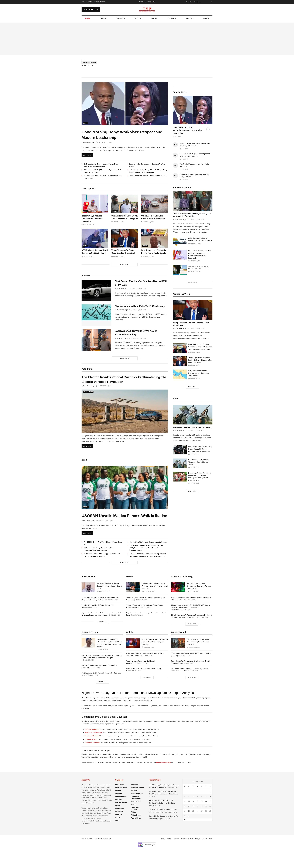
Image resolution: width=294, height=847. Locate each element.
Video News (136, 815)
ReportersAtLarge (89, 142)
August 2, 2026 (92, 607)
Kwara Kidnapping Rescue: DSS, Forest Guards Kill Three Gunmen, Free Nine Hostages (200, 449)
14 (206, 801)
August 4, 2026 (146, 655)
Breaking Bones (121, 787)
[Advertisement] (147, 39)
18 (193, 806)
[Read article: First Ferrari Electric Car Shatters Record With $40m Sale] (96, 290)
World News (118, 245)
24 (189, 811)
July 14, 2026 (89, 660)
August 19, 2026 (89, 224)
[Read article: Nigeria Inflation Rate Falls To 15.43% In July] (96, 315)
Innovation (119, 808)
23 (184, 811)
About (83, 2)
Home (87, 18)
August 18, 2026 (118, 222)
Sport (85, 506)
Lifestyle (170, 18)
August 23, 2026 (104, 591)
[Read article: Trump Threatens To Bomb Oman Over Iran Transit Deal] (124, 238)
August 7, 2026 (195, 272)
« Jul (184, 820)
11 (193, 801)
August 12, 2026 (195, 261)
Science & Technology (136, 797)
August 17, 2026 (89, 256)
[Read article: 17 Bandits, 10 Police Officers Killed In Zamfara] (192, 415)
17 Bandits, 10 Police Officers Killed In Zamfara (192, 427)
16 (184, 806)
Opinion (134, 784)
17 (189, 806)
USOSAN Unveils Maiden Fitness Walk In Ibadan (148, 176)
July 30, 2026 (193, 671)
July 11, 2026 (95, 667)
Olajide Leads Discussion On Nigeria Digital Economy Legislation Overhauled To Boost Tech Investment (190, 607)
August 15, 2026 (136, 338)
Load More (124, 264)
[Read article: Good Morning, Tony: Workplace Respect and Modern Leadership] (125, 103)
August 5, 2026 (195, 378)
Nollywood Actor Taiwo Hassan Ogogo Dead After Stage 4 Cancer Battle (109, 586)
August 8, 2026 (148, 647)
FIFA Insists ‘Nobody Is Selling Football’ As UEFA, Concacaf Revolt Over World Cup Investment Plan (146, 547)
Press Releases (137, 793)
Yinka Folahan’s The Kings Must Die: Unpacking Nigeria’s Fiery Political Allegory (198, 641)
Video (133, 812)
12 (197, 801)
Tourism (154, 18)
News (102, 18)
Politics (138, 18)
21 (206, 806)
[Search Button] (211, 2)
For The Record (121, 802)
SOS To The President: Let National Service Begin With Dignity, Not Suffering (155, 641)
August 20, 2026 (103, 520)
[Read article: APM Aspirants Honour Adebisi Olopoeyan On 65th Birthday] (95, 238)
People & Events (137, 787)
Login (189, 2)
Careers (96, 2)
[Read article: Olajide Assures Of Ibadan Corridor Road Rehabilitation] (154, 204)
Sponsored (135, 801)
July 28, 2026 (115, 615)
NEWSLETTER (92, 9)
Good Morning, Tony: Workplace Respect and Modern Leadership (188, 130)
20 (201, 806)
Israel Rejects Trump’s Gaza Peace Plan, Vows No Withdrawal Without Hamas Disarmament (200, 346)
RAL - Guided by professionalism (100, 838)
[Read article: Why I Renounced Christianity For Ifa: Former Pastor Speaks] (154, 238)
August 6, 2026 (195, 365)
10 (189, 801)
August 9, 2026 (195, 352)
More (205, 18)
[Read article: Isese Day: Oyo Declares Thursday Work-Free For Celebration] (95, 204)
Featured (118, 799)
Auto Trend (88, 391)
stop (89, 62)
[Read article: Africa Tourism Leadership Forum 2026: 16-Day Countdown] (180, 242)
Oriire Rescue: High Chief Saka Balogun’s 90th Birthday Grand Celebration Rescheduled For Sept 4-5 (102, 658)
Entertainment (120, 796)
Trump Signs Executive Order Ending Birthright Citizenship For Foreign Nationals (200, 360)
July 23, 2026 (185, 610)
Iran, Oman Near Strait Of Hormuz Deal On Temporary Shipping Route (198, 373)
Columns (118, 793)
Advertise (89, 2)
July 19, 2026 (102, 386)
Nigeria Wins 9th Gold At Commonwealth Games (148, 542)
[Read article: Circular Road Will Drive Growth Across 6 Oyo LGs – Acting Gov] (124, 204)
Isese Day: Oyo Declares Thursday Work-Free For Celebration (92, 218)
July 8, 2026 (95, 675)
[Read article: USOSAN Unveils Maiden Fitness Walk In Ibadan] (125, 487)
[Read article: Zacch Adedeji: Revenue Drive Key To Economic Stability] (96, 340)
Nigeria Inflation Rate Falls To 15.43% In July (140, 306)
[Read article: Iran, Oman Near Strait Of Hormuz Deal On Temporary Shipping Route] (180, 374)
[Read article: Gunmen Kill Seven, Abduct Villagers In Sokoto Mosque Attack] (180, 463)
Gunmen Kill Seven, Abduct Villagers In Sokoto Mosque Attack (198, 462)
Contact (102, 2)
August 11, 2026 (194, 430)
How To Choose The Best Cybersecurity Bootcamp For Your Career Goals (199, 586)
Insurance (119, 811)
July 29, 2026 (194, 454)
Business (119, 18)
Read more (88, 155)
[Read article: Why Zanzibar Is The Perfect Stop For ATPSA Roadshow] (180, 270)
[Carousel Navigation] (147, 59)
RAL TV (189, 18)
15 (210, 801)
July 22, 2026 (103, 649)
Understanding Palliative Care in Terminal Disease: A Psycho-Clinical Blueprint (155, 586)
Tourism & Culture (182, 208)
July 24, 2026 (190, 600)
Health (117, 805)
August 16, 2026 (148, 256)
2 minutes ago (102, 142)
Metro (177, 422)
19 (197, 806)
